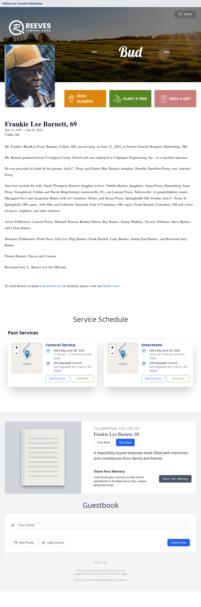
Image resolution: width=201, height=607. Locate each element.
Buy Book (125, 442)
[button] (27, 354)
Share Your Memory (175, 479)
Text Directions (57, 378)
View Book (103, 442)
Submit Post (178, 542)
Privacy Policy (89, 573)
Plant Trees (82, 378)
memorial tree (52, 285)
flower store (111, 285)
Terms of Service (111, 573)
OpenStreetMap (104, 580)
